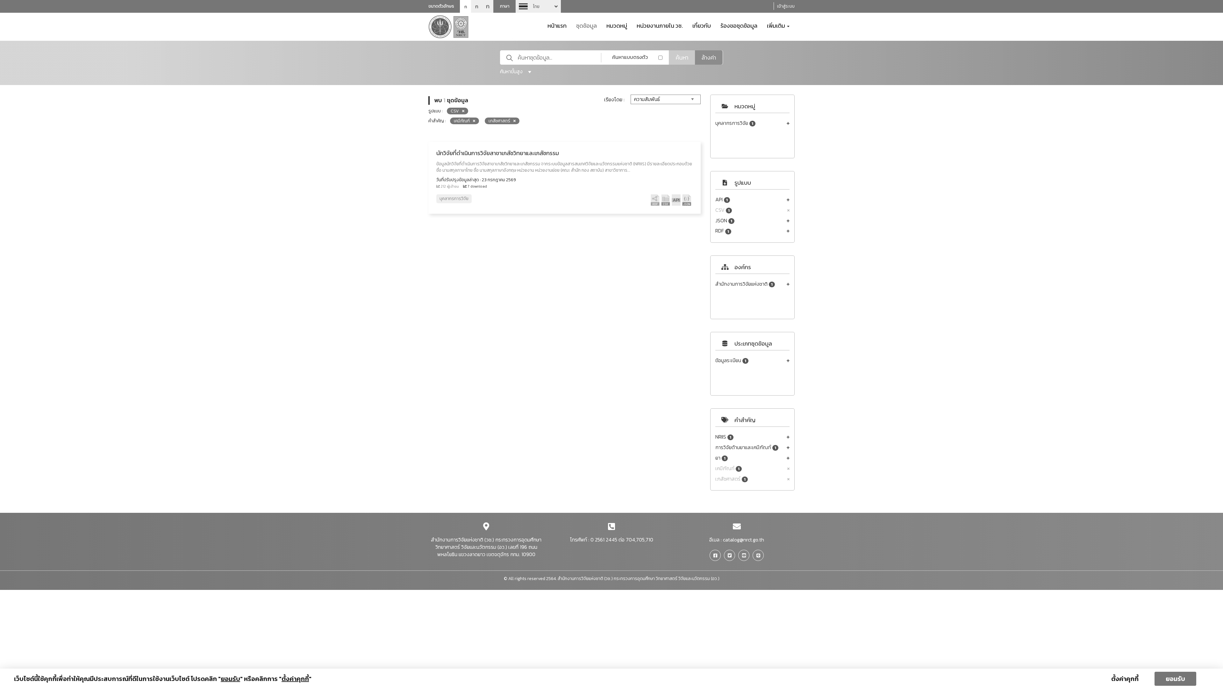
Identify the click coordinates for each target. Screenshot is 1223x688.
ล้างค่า (709, 57)
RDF (722, 230)
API (721, 199)
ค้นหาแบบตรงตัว (630, 57)
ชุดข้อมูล (586, 25)
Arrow (538, 6)
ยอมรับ (1175, 679)
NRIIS (723, 437)
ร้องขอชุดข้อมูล (738, 25)
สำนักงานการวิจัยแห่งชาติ (744, 284)
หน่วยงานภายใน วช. (660, 25)
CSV (722, 210)
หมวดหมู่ (616, 25)
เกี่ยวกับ (701, 25)
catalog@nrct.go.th (743, 539)
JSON (723, 220)
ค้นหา (682, 57)
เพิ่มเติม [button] (776, 25)
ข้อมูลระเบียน (730, 360)
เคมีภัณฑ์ (727, 468)
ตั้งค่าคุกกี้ (1125, 679)
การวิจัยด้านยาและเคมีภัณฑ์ (745, 447)
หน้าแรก (557, 25)
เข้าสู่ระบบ (786, 6)
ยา (720, 458)
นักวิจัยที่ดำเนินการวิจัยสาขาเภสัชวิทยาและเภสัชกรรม (497, 153)
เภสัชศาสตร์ (730, 479)
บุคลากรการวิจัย (734, 123)
